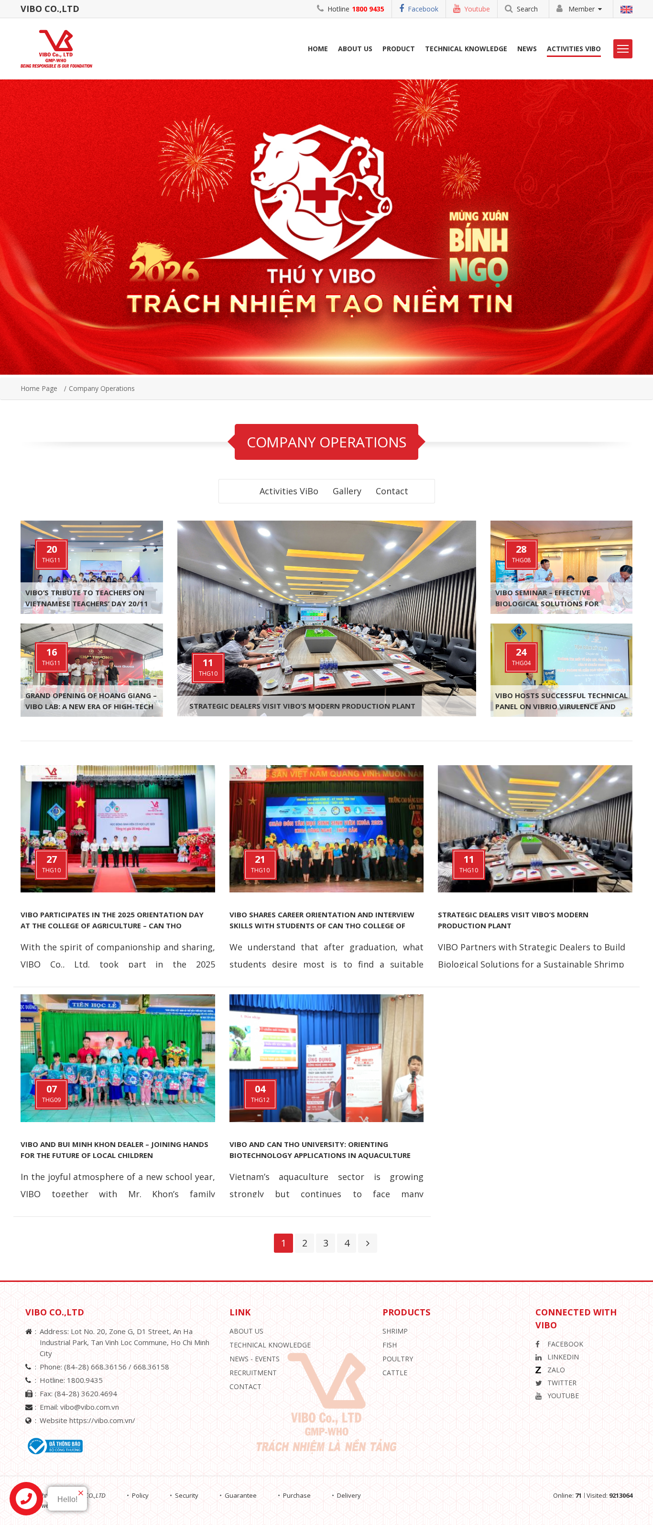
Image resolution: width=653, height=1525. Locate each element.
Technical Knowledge (466, 48)
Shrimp (395, 1331)
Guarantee (241, 1495)
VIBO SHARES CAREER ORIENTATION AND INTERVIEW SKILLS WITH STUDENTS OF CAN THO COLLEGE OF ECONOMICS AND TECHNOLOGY (321, 925)
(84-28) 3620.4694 (85, 1393)
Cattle (394, 1372)
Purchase (297, 1495)
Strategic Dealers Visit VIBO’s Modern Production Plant (302, 706)
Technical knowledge (270, 1344)
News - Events (254, 1358)
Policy (140, 1495)
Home (318, 48)
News (527, 48)
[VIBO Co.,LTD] (60, 48)
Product (398, 48)
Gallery (347, 491)
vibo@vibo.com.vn (89, 1407)
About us (355, 48)
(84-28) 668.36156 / (98, 1366)
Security (186, 1495)
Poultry (397, 1358)
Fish (389, 1344)
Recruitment (253, 1372)
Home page (39, 388)
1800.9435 (85, 1380)
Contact (392, 491)
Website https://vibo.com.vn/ (87, 1420)
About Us (246, 1331)
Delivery (349, 1495)
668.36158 (151, 1366)
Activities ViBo (574, 48)
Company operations (102, 388)
